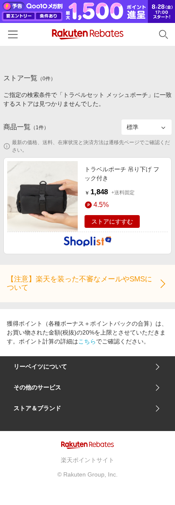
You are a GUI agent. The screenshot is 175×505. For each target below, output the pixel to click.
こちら (87, 341)
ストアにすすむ (112, 221)
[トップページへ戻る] (88, 34)
